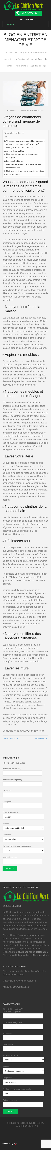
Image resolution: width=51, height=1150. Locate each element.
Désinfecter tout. (13, 168)
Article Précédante (10, 739)
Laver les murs (13, 174)
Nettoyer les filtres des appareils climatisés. (25, 171)
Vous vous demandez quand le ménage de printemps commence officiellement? (25, 142)
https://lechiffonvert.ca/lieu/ (16, 987)
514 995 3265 (31, 13)
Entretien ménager (37, 111)
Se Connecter (26, 20)
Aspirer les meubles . (15, 151)
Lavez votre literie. (14, 161)
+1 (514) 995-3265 (16, 763)
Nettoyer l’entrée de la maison (19, 147)
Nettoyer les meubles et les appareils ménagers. (22, 156)
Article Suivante (41, 739)
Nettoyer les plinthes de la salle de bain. (24, 164)
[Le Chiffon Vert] (23, 5)
